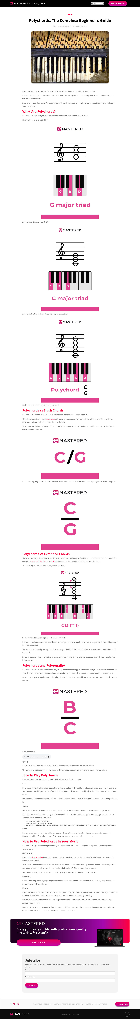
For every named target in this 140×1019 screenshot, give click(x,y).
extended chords (38, 561)
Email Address (30, 977)
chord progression (35, 857)
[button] (39, 3)
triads (55, 561)
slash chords (50, 419)
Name (27, 970)
